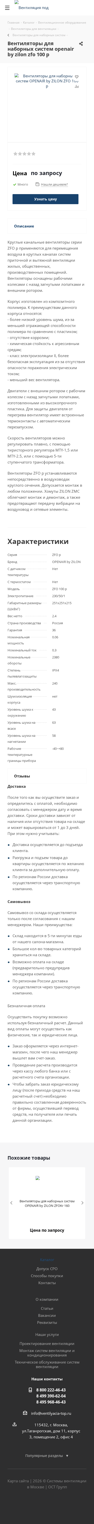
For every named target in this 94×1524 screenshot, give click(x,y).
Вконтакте (35, 1506)
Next (82, 1203)
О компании (47, 1299)
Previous (12, 1203)
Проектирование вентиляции (47, 1343)
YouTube (60, 1506)
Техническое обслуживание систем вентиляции (47, 1364)
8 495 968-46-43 (51, 1402)
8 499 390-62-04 (51, 1396)
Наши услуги (47, 1334)
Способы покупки (47, 1275)
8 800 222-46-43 (51, 1390)
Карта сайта (18, 1480)
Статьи (47, 1308)
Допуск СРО (47, 1268)
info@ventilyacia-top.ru (51, 1413)
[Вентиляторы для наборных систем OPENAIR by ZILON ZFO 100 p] (47, 98)
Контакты (47, 1282)
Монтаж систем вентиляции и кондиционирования (47, 1353)
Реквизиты (47, 1322)
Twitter (47, 1506)
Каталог (47, 1259)
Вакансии (47, 1315)
